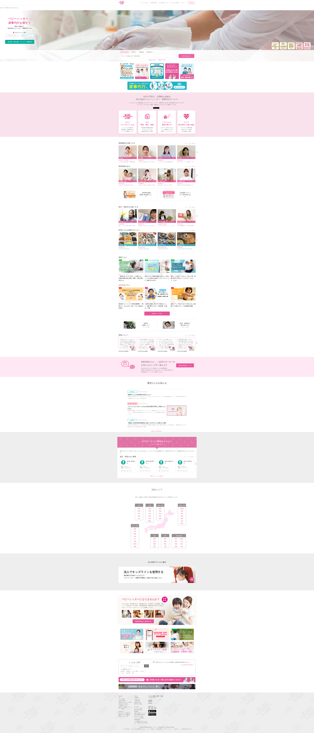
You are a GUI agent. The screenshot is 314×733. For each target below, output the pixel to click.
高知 (154, 546)
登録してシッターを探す (156, 476)
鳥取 (139, 508)
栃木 (182, 544)
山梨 (182, 546)
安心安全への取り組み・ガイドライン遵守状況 (20, 42)
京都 (149, 511)
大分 (135, 539)
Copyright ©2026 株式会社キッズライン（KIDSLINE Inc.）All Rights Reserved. (157, 727)
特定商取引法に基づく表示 (186, 729)
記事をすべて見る (157, 313)
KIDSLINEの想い (122, 700)
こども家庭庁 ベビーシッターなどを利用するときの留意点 (140, 722)
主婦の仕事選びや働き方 (139, 714)
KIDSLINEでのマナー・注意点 (125, 702)
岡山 (139, 513)
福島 (182, 523)
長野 (160, 508)
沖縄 (135, 546)
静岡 (165, 541)
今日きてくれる (152, 59)
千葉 (182, 541)
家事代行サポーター (27, 35)
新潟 (160, 511)
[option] (127, 71)
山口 (139, 518)
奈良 (149, 513)
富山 (160, 513)
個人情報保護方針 (159, 729)
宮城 (182, 516)
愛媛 (154, 544)
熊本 (135, 536)
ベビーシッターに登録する (124, 713)
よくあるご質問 (151, 697)
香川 (154, 541)
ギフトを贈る (121, 708)
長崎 (135, 534)
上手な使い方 (137, 699)
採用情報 (150, 703)
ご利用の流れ (137, 700)
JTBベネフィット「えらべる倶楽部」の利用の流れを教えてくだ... (173, 662)
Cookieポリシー (177, 729)
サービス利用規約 (126, 729)
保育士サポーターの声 (123, 716)
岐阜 (165, 539)
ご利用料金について (123, 705)
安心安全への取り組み (123, 703)
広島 (139, 516)
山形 (182, 521)
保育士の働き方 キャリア (139, 713)
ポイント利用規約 (151, 729)
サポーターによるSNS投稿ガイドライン (138, 729)
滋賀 (149, 516)
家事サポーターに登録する (124, 714)
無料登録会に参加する (143, 621)
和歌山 (149, 521)
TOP (120, 697)
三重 (165, 546)
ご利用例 (136, 697)
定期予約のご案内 (138, 703)
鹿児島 (135, 544)
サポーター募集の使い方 (157, 444)
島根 (139, 511)
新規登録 (191, 3)
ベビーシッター (12, 35)
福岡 (135, 529)
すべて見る (192, 143)
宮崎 (135, 541)
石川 (160, 516)
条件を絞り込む (186, 56)
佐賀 (135, 531)
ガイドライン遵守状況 (139, 718)
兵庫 (149, 518)
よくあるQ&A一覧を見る (186, 665)
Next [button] (197, 267)
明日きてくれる (161, 59)
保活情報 (136, 711)
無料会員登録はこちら (185, 365)
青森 (182, 511)
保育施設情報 (137, 719)
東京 (176, 539)
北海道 (182, 508)
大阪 (149, 508)
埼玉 (176, 541)
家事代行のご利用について (124, 707)
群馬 (176, 546)
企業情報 (150, 701)
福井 (160, 518)
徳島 (154, 539)
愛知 (165, 544)
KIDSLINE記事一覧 (138, 709)
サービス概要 (121, 699)
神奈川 (181, 539)
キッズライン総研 (138, 708)
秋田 (182, 518)
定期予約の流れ (137, 702)
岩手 (182, 513)
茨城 (176, 544)
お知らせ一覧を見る (156, 431)
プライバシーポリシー (168, 729)
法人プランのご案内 (138, 716)
